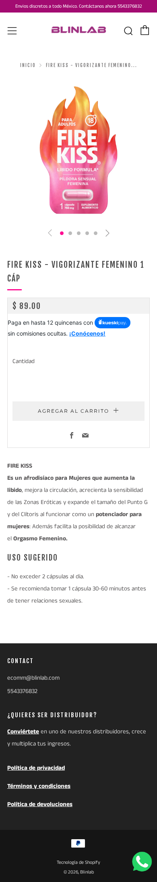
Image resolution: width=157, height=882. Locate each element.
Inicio (28, 65)
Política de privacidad (36, 768)
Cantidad (23, 361)
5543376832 (22, 691)
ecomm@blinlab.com (33, 678)
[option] (78, 150)
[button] (62, 233)
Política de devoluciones (39, 804)
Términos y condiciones (38, 786)
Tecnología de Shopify (78, 862)
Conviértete (23, 731)
